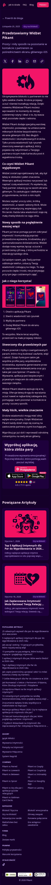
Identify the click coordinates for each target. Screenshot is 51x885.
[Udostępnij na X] (5, 61)
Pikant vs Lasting (36, 787)
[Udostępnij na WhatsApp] (27, 61)
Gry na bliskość (31, 26)
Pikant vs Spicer (9, 781)
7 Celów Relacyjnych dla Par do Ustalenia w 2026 (25, 678)
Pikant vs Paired (9, 766)
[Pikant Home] (3, 5)
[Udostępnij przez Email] (34, 61)
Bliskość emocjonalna (38, 810)
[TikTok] (3, 864)
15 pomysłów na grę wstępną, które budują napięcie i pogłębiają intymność (22, 653)
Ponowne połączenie (37, 818)
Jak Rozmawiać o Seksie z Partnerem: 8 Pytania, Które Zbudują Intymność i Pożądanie (24, 684)
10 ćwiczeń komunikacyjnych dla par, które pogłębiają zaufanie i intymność (22, 717)
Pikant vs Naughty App (36, 782)
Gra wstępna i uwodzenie (34, 823)
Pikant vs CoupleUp (37, 770)
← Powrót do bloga (12, 18)
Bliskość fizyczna (10, 810)
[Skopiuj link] (42, 61)
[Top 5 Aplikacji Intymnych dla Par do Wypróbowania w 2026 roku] (25, 534)
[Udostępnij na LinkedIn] (20, 61)
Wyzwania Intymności (12, 742)
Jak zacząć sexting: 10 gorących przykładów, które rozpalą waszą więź (23, 646)
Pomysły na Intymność (12, 747)
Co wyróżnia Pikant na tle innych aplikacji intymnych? (21, 690)
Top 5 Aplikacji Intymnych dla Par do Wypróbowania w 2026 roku (19, 666)
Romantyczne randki (12, 818)
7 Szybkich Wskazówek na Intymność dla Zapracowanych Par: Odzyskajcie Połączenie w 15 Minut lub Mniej (25, 724)
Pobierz (42, 4)
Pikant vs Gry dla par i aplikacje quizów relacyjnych (12, 790)
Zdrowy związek (35, 814)
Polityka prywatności (12, 849)
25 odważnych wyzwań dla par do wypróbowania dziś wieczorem (25, 632)
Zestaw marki (8, 839)
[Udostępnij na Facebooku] (12, 61)
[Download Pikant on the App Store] (15, 476)
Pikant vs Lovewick (11, 770)
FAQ (25, 4)
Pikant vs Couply (35, 766)
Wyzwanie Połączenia (12, 751)
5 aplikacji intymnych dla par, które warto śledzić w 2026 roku (25, 659)
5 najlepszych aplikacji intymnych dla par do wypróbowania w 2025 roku (23, 639)
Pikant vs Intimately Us (37, 775)
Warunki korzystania (12, 854)
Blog (31, 4)
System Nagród (9, 756)
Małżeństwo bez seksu (10, 823)
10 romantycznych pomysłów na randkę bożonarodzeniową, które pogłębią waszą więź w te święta (25, 697)
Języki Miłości (8, 738)
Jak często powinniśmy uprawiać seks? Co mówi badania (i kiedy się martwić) (24, 673)
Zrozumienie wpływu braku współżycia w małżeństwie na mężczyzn (21, 704)
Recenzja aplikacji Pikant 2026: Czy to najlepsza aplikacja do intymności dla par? (24, 711)
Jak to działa (14, 4)
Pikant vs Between (10, 774)
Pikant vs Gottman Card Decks (10, 799)
